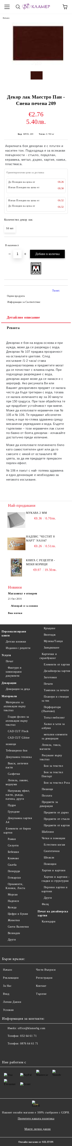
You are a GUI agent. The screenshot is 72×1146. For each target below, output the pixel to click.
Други (12, 939)
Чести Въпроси (46, 969)
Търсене (41, 993)
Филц (45, 904)
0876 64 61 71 (29, 1043)
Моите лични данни (37, 1129)
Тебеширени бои (16, 750)
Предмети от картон (57, 825)
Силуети (13, 845)
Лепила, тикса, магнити (50, 746)
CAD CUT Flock (18, 731)
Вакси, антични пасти (17, 765)
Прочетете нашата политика (36, 1118)
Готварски (14, 877)
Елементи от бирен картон (17, 830)
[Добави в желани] (62, 243)
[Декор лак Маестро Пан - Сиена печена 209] (36, 64)
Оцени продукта (16, 296)
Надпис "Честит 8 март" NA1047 (40, 538)
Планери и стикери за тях (55, 698)
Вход (6, 993)
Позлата (47, 795)
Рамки (12, 839)
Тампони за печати (56, 690)
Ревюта (13, 328)
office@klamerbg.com (31, 1028)
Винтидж (50, 634)
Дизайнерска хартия (57, 670)
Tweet (56, 290)
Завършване (51, 647)
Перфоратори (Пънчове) (51, 709)
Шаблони (48, 831)
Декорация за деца (18, 689)
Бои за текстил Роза (57, 782)
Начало (6, 18)
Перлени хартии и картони (55, 889)
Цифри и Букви (18, 913)
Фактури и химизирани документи (14, 671)
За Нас (7, 985)
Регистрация (44, 977)
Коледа (12, 907)
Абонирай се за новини (24, 605)
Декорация (9, 683)
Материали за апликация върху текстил (15, 706)
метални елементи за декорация (55, 736)
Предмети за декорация (49, 804)
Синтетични (52, 851)
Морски (13, 894)
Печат (9, 661)
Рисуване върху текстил (51, 757)
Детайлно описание (23, 317)
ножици (11, 744)
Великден (14, 933)
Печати (48, 683)
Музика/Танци (53, 641)
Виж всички (15, 613)
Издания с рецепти (18, 648)
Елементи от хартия (57, 664)
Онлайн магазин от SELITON (36, 1142)
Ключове (13, 858)
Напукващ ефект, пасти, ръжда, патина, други (18, 794)
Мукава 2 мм (36, 512)
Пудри (12, 805)
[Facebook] (7, 1051)
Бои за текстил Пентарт (52, 774)
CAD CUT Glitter (19, 737)
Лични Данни (12, 1001)
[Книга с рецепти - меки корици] (16, 567)
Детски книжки (16, 641)
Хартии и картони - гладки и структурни (56, 878)
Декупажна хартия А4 (19, 820)
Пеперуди (14, 871)
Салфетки (14, 773)
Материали (9, 696)
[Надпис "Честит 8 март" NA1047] (16, 544)
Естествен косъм (54, 844)
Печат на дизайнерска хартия (53, 913)
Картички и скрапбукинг (48, 656)
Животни (14, 920)
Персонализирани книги (14, 633)
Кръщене (49, 628)
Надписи (13, 900)
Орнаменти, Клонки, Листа (15, 886)
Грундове (14, 811)
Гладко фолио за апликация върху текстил (17, 720)
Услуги (6, 655)
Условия (8, 1009)
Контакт (41, 985)
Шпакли (49, 857)
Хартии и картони (54, 870)
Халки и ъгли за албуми (53, 726)
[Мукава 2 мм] (16, 520)
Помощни (50, 863)
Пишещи (47, 789)
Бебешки (13, 851)
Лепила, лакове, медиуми (17, 782)
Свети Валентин (18, 926)
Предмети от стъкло (57, 818)
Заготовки (50, 677)
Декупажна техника (19, 757)
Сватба (12, 864)
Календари (49, 921)
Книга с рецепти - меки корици (40, 562)
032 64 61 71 (28, 1035)
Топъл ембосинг (54, 717)
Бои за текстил (53, 765)
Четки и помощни (53, 838)
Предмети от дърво (56, 812)
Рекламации (11, 977)
